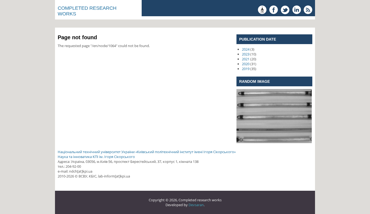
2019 (245, 68)
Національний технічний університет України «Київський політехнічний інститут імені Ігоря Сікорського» (147, 151)
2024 (245, 49)
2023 (245, 54)
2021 (245, 59)
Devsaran (196, 204)
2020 (245, 63)
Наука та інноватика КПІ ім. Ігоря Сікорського (96, 156)
